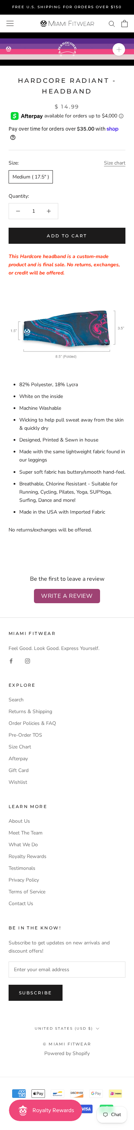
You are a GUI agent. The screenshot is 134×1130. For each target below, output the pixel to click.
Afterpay (18, 758)
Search (16, 699)
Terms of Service (27, 891)
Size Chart (20, 746)
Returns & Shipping (30, 711)
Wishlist (18, 782)
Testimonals (22, 868)
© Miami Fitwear (67, 1043)
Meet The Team (26, 832)
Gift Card (19, 770)
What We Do (23, 844)
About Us (19, 821)
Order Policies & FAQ (32, 723)
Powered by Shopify (67, 1053)
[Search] (112, 23)
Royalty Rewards (27, 856)
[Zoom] (119, 49)
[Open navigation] (10, 23)
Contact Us (21, 903)
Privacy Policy (24, 880)
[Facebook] (11, 660)
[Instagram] (27, 660)
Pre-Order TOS (25, 735)
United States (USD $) (64, 1028)
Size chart (114, 163)
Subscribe (35, 992)
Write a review (67, 596)
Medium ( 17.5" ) (31, 176)
